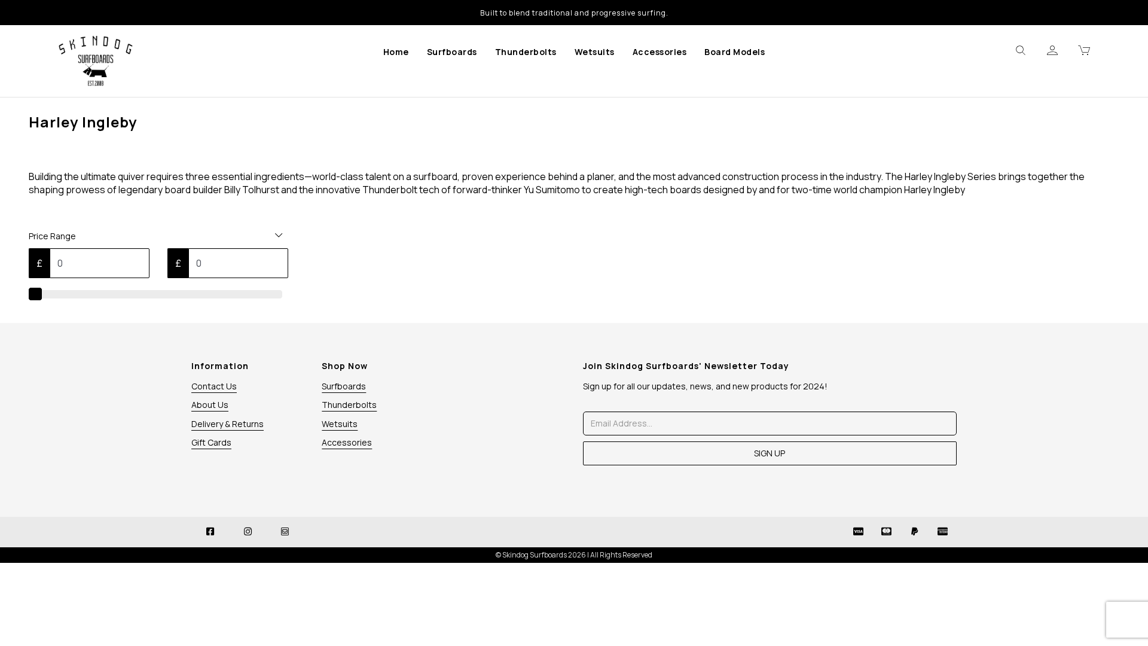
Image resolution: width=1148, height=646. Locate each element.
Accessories (660, 51)
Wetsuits (595, 51)
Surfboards (452, 51)
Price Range (52, 236)
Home (396, 51)
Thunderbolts (526, 51)
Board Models (734, 51)
